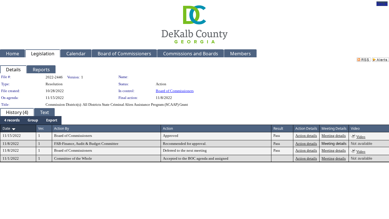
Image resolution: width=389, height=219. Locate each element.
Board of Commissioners (175, 91)
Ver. (41, 128)
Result (278, 128)
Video (360, 137)
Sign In (382, 3)
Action (168, 128)
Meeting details (334, 135)
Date (6, 128)
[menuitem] (12, 120)
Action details (306, 135)
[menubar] (31, 120)
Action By (61, 128)
